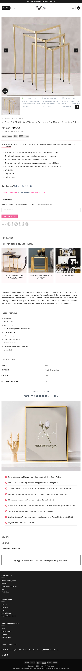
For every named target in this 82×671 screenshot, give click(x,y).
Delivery (4, 583)
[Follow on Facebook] (3, 655)
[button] (6, 8)
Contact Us (5, 592)
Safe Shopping (6, 637)
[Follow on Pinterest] (7, 655)
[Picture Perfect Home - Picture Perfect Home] (41, 8)
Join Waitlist (10, 216)
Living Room (6, 119)
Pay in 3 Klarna (6, 613)
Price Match (5, 607)
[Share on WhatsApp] (8, 224)
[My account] (73, 8)
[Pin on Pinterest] (23, 224)
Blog (3, 610)
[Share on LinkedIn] (26, 224)
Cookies (4, 634)
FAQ (3, 589)
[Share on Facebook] (12, 224)
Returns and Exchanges (9, 586)
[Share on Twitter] (16, 224)
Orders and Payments (9, 581)
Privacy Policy (6, 631)
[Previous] (6, 50)
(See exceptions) (24, 192)
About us (4, 605)
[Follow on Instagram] (5, 655)
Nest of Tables (17, 119)
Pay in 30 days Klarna (9, 616)
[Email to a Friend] (19, 224)
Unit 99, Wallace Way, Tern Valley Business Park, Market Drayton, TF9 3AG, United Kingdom (31, 650)
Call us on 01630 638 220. (23, 186)
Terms (4, 629)
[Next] (76, 50)
